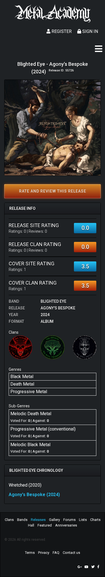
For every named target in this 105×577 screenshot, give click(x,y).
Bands (22, 520)
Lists (83, 520)
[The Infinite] (52, 347)
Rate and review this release (52, 191)
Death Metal (22, 384)
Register (61, 31)
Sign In (89, 31)
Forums (69, 520)
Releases (38, 520)
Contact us (71, 552)
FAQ (56, 552)
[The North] (84, 347)
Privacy (43, 552)
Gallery (54, 520)
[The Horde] (20, 347)
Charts (95, 520)
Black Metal (21, 376)
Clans (9, 520)
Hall (31, 525)
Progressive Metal (28, 391)
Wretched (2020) (25, 485)
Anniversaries (66, 525)
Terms (30, 552)
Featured (45, 525)
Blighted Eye (53, 301)
